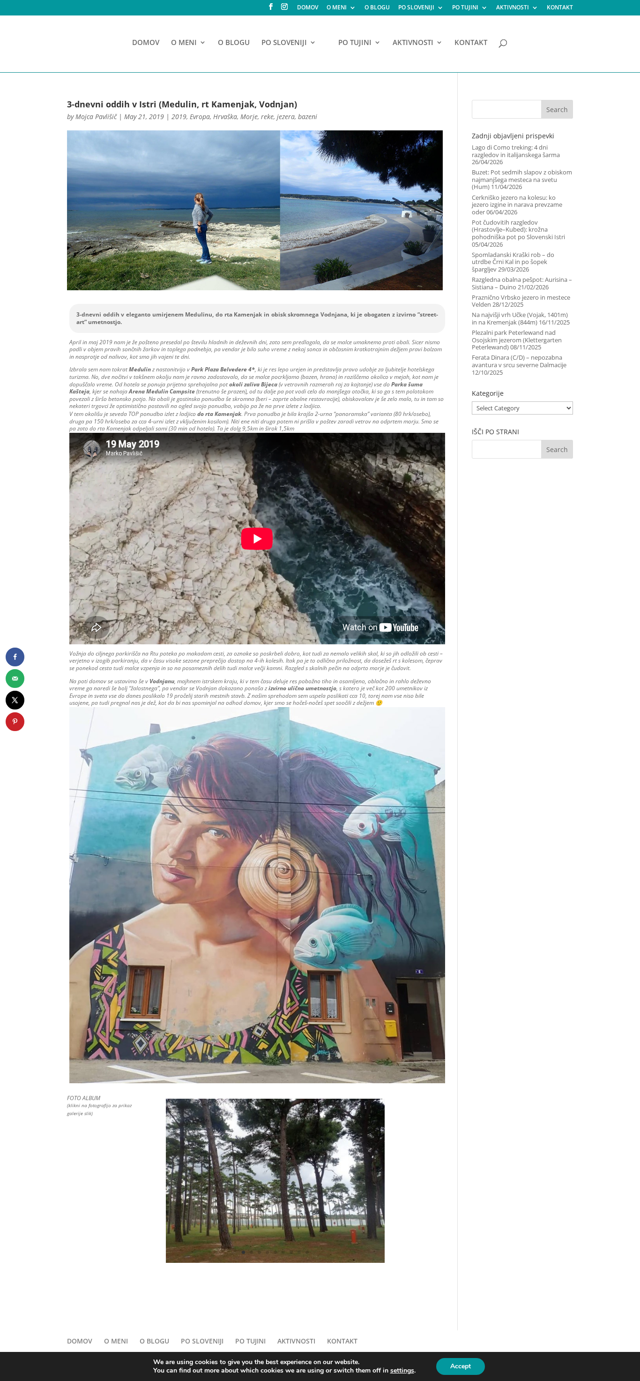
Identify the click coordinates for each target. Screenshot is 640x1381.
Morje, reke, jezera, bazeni (278, 116)
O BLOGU (377, 8)
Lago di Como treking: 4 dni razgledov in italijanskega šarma (516, 151)
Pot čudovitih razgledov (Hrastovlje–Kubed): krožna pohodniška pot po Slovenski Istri (518, 229)
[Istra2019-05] (275, 1263)
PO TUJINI (465, 8)
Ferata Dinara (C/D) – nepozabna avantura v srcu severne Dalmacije (519, 361)
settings (402, 1370)
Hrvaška (225, 116)
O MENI (337, 8)
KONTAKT (560, 8)
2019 (178, 116)
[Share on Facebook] (15, 657)
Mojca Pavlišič (96, 116)
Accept (460, 1366)
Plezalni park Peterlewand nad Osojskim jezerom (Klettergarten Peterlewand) (517, 339)
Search (557, 109)
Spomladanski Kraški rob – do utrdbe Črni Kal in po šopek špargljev (513, 261)
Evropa (200, 116)
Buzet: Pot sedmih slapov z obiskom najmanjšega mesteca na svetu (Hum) (522, 179)
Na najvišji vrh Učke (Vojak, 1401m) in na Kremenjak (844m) (520, 318)
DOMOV (307, 8)
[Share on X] (15, 700)
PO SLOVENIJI (416, 8)
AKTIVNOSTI (512, 8)
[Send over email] (15, 678)
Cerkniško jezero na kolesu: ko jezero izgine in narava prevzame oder (517, 204)
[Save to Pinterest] (15, 721)
